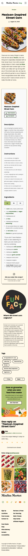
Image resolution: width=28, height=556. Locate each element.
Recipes (14, 9)
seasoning (9, 223)
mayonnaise (12, 211)
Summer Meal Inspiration (11, 368)
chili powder (17, 246)
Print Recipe (11, 113)
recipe (6, 365)
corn (8, 208)
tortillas (22, 64)
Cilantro (8, 233)
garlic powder (16, 254)
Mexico (16, 57)
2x (14, 203)
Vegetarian (7, 372)
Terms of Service (11, 545)
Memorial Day (17, 361)
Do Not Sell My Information (8, 548)
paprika (15, 252)
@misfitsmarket (14, 453)
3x (20, 203)
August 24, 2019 (15, 21)
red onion (10, 230)
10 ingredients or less (10, 357)
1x (7, 203)
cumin (16, 249)
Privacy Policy (21, 545)
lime (9, 218)
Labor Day (6, 361)
